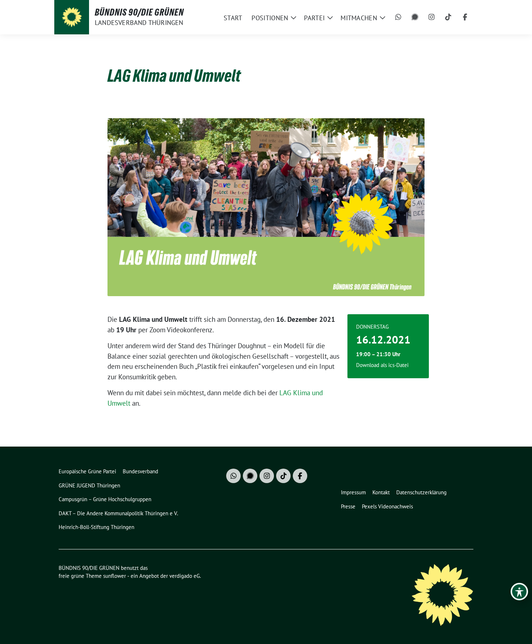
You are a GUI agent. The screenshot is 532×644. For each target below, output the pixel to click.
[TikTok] (448, 17)
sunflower (114, 575)
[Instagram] (432, 17)
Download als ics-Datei (382, 365)
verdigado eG (184, 575)
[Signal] (415, 17)
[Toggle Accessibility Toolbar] (519, 591)
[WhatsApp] (398, 17)
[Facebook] (465, 17)
